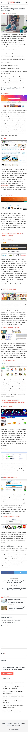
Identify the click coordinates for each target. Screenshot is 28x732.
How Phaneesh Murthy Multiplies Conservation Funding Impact (17, 607)
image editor (4, 185)
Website (3, 660)
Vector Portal (7, 195)
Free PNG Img (8, 240)
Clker (4, 138)
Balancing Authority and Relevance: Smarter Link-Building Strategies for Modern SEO (17, 601)
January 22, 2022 (12, 13)
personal (23, 384)
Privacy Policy (10, 725)
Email (3, 653)
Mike (4, 13)
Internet (7, 6)
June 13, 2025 (11, 610)
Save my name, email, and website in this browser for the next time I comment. (14, 668)
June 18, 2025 (11, 604)
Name (3, 647)
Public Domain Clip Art (11, 327)
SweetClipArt (8, 406)
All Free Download (9, 289)
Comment (4, 625)
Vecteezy (5, 93)
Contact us (17, 725)
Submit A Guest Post (7, 723)
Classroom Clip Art (10, 477)
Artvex (5, 449)
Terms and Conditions (19, 723)
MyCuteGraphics (9, 361)
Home (2, 6)
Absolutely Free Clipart (11, 516)
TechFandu (16, 729)
